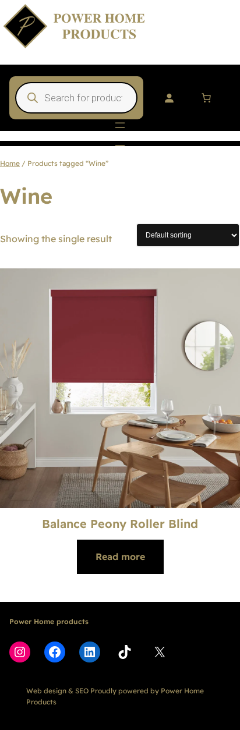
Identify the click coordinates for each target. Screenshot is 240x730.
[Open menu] (120, 125)
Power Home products (49, 621)
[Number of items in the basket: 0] (206, 97)
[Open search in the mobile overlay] (76, 97)
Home (10, 163)
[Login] (169, 97)
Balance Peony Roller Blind (120, 523)
